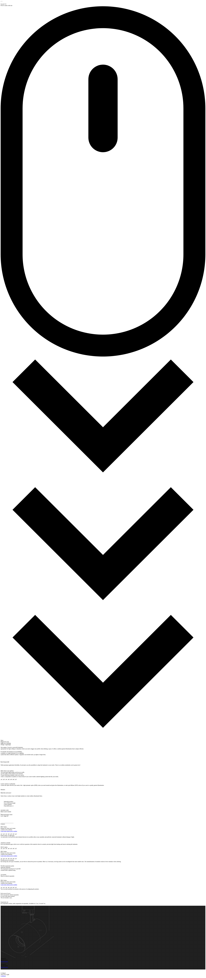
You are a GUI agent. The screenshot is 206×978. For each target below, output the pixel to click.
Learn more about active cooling (9, 831)
